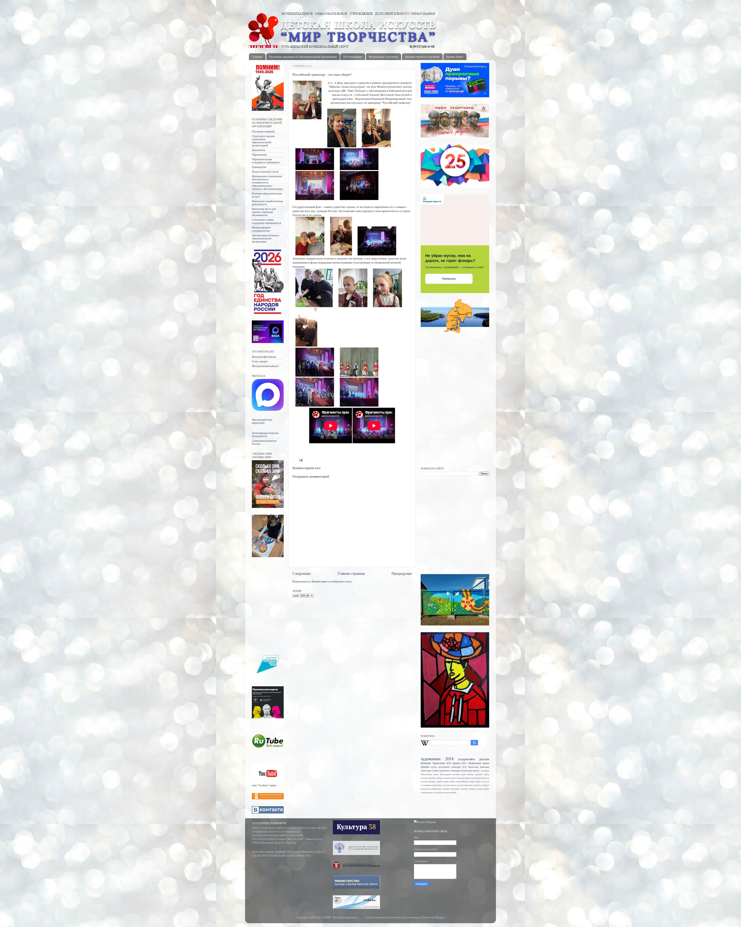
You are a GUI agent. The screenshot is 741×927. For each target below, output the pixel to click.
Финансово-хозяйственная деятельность (267, 202)
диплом (484, 759)
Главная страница (351, 573)
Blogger (440, 917)
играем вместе (450, 778)
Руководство (259, 167)
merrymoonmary (411, 917)
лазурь (434, 766)
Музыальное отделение (383, 56)
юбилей (452, 792)
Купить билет (454, 56)
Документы (258, 150)
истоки (474, 778)
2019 (464, 766)
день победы (467, 774)
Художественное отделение (422, 56)
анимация (484, 766)
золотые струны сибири (432, 778)
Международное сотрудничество (261, 229)
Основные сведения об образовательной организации (303, 56)
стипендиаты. (427, 792)
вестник (456, 774)
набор (452, 781)
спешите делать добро (478, 788)
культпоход (483, 778)
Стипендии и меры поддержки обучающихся (266, 221)
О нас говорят (260, 361)
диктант (479, 774)
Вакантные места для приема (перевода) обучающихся (264, 212)
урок (446, 792)
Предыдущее (402, 573)
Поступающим (352, 56)
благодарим (445, 774)
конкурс (426, 763)
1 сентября (484, 770)
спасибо (464, 788)
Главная (257, 56)
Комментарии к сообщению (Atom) (332, 581)
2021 (464, 763)
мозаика (424, 781)
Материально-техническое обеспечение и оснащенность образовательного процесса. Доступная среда (267, 183)
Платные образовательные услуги (267, 195)
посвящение (426, 785)
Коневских (473, 766)
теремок (440, 792)
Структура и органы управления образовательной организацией (263, 140)
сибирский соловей (440, 788)
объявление (474, 763)
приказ (456, 763)
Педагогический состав (265, 171)
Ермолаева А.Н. (442, 763)
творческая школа (470, 770)
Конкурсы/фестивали (264, 356)
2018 (449, 758)
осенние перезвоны (440, 770)
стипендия (456, 766)
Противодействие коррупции (262, 421)
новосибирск (462, 781)
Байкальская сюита (430, 774)
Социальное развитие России (264, 442)
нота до (485, 781)
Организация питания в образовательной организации (265, 238)
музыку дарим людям (439, 781)
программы (444, 766)
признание (437, 785)
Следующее (301, 573)
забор (486, 774)
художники (431, 758)
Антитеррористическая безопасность (265, 434)
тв (435, 792)
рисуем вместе (450, 785)
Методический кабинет (265, 366)
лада (428, 770)
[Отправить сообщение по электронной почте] (300, 460)
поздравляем (466, 759)
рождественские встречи (469, 785)
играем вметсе (464, 778)
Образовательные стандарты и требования (265, 161)
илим (423, 770)
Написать (449, 278)
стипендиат (455, 770)
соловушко (454, 788)
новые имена (475, 781)
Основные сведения (263, 131)
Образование (259, 154)
